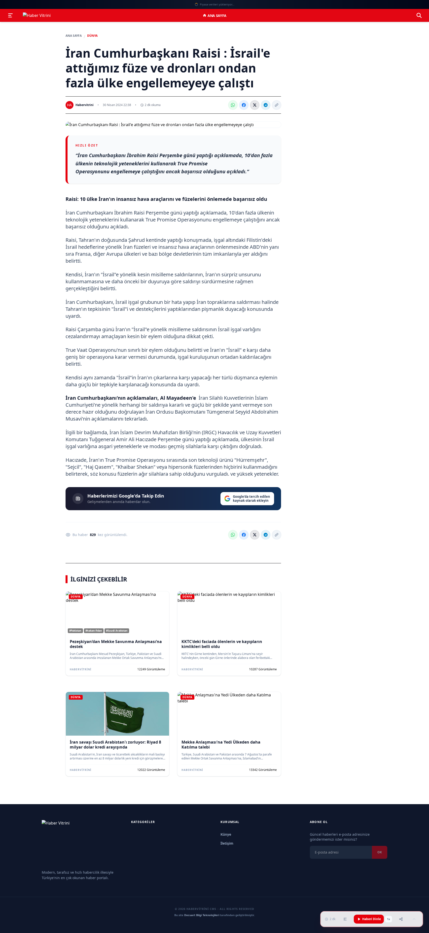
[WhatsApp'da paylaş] (232, 105)
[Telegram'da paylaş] (265, 105)
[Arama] (419, 15)
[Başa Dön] (414, 919)
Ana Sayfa (217, 15)
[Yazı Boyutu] (345, 919)
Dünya (92, 36)
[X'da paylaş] (254, 105)
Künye (225, 834)
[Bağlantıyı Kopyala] (276, 105)
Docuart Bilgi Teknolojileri (201, 915)
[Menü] (10, 15)
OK (379, 852)
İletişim (226, 843)
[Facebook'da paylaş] (243, 105)
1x (388, 919)
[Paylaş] (400, 919)
